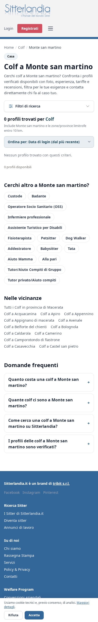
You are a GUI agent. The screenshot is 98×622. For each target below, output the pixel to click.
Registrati (29, 28)
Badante (39, 196)
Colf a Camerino (48, 333)
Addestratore (19, 248)
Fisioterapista (19, 238)
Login (8, 28)
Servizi (9, 562)
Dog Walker (76, 238)
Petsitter (48, 238)
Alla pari (49, 259)
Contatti (10, 576)
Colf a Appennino (78, 313)
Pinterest (50, 492)
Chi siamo (12, 548)
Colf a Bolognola (64, 326)
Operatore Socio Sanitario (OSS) (35, 206)
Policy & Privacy (17, 569)
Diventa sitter (15, 520)
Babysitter (49, 248)
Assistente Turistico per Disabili (35, 227)
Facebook (12, 492)
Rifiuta (13, 615)
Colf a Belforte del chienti (25, 326)
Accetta (34, 615)
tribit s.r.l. (61, 483)
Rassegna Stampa (19, 555)
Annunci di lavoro (19, 527)
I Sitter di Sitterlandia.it (23, 513)
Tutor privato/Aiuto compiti (32, 280)
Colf (21, 47)
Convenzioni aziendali (22, 597)
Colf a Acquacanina (20, 313)
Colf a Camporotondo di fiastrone (32, 339)
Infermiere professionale (29, 217)
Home (9, 47)
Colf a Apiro (50, 313)
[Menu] (50, 28)
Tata (71, 248)
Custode (15, 196)
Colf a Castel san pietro (58, 346)
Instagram (31, 492)
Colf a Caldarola (17, 333)
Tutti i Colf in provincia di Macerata (33, 307)
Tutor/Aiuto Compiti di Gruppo (34, 269)
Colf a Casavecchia (19, 346)
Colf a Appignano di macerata (29, 320)
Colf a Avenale (70, 320)
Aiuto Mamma (20, 259)
